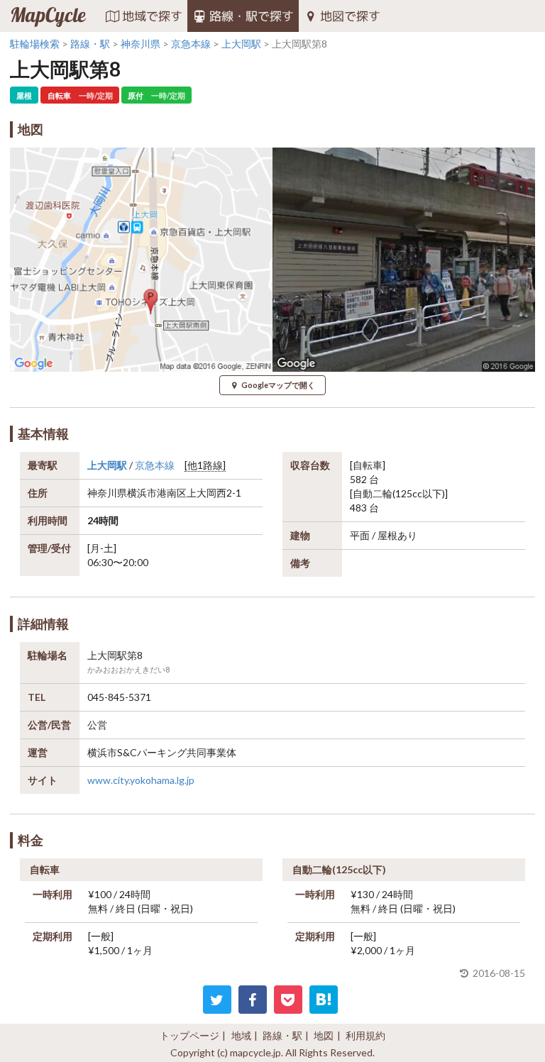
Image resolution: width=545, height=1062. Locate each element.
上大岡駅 (107, 465)
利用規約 (365, 1035)
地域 (241, 1035)
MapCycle (48, 16)
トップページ (189, 1035)
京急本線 (155, 465)
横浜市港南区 (157, 493)
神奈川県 (107, 493)
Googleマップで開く (278, 384)
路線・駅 (282, 1035)
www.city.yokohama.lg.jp (140, 780)
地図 (324, 1035)
